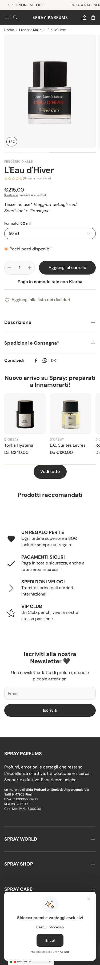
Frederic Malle (30, 30)
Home (9, 30)
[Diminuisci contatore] (9, 267)
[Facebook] (35, 360)
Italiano (23, 960)
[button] (7, 17)
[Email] (53, 360)
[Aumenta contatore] (29, 267)
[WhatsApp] (44, 360)
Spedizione (11, 195)
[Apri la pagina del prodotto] (25, 413)
